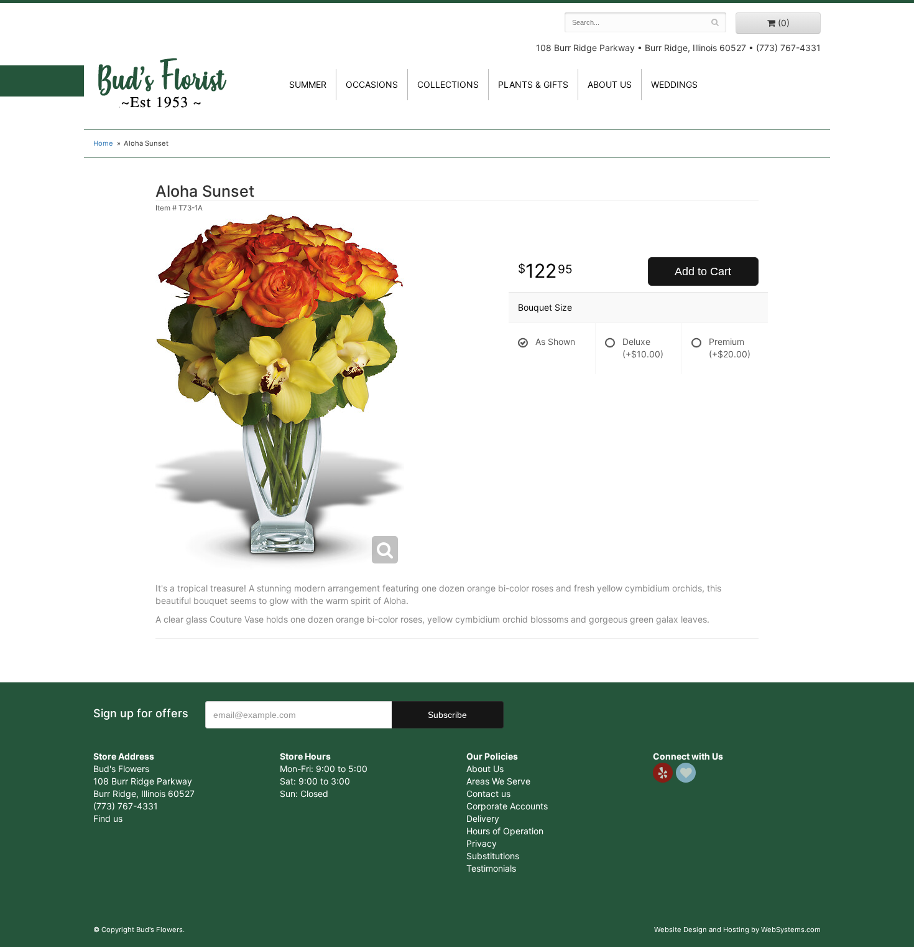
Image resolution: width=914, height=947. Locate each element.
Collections (448, 84)
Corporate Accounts (507, 806)
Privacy (481, 843)
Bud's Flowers (161, 68)
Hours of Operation (504, 831)
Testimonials (491, 868)
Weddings (674, 84)
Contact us (488, 793)
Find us (107, 818)
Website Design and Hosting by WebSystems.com (737, 929)
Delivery (482, 818)
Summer (307, 84)
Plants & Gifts (533, 84)
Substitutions (492, 855)
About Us (485, 768)
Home (103, 143)
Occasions (372, 84)
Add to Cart (703, 271)
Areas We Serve (498, 781)
